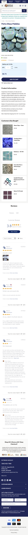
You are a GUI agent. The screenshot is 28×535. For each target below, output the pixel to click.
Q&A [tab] (17, 213)
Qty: (3, 67)
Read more (16, 358)
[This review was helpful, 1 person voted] (21, 279)
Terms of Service (14, 512)
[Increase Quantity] (12, 67)
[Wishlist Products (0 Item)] (23, 6)
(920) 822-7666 (6, 463)
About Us (3, 475)
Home (2, 21)
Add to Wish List (8, 83)
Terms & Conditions (14, 530)
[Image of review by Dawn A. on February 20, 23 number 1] (6, 258)
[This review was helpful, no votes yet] (21, 334)
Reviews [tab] (11, 213)
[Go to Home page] (9, 5)
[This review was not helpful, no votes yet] (23, 279)
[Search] (24, 10)
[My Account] (20, 6)
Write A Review (14, 231)
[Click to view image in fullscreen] (14, 39)
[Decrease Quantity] (12, 68)
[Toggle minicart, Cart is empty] (25, 6)
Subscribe (6, 508)
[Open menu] (2, 6)
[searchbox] (8, 238)
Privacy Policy (14, 532)
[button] (4, 1)
